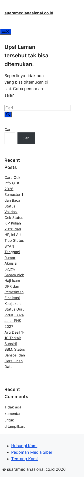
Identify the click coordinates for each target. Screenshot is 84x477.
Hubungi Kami (24, 445)
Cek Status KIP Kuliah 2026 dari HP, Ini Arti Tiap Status (14, 229)
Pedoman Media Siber (31, 452)
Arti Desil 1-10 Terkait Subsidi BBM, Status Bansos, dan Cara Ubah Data (14, 349)
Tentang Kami (24, 458)
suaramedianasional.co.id (28, 13)
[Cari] (8, 114)
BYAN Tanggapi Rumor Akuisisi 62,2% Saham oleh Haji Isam (14, 263)
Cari (7, 129)
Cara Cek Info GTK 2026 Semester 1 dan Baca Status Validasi (13, 194)
